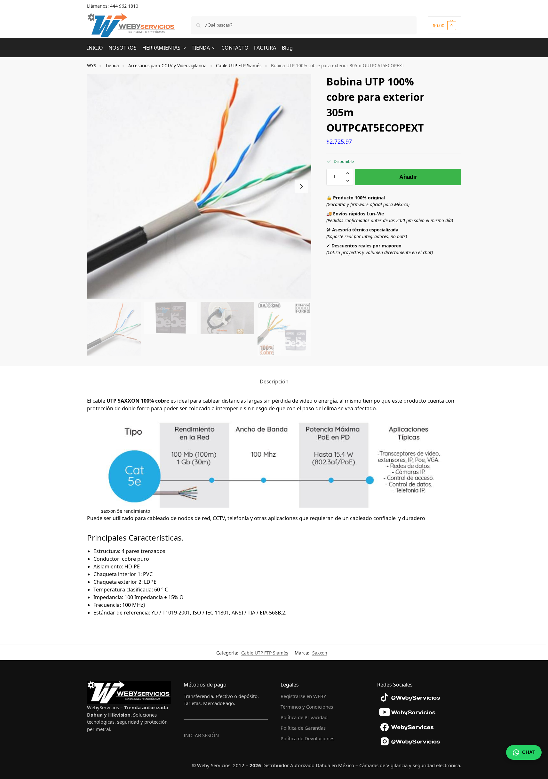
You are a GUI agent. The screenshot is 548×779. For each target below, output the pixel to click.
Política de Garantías (303, 728)
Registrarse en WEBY (303, 696)
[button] (444, 25)
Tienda (112, 65)
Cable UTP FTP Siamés (238, 65)
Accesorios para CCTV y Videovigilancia (167, 65)
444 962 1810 (124, 6)
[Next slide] (301, 186)
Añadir (408, 177)
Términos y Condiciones (307, 706)
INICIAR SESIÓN (201, 735)
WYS (91, 65)
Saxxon (319, 653)
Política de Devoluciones (307, 738)
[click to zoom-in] (199, 186)
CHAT (528, 752)
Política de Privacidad (304, 717)
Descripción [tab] (274, 381)
